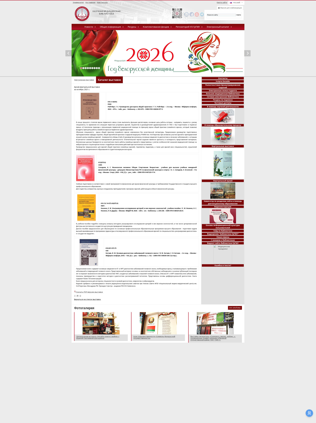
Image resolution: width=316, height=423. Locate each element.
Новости (88, 26)
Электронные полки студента (223, 90)
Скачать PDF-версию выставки (89, 292)
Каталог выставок (109, 80)
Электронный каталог (218, 26)
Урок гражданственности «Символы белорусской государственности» (154, 337)
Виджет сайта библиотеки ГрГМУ (223, 243)
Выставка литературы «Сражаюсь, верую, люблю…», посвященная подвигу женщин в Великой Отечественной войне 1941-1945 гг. (213, 338)
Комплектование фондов (156, 26)
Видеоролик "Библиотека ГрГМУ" (223, 234)
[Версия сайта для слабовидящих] (230, 9)
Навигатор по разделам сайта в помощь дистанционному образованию (223, 202)
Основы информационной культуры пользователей (223, 226)
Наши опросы (223, 237)
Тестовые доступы (222, 103)
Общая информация (110, 26)
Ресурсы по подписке (223, 100)
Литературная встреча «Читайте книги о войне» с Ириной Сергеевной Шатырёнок (97, 337)
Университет (78, 2)
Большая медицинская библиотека (223, 93)
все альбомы (234, 307)
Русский (236, 3)
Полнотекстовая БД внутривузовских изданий (222, 86)
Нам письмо (102, 2)
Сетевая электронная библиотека (223, 97)
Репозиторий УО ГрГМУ (188, 26)
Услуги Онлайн (223, 81)
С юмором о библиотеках (223, 240)
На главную (90, 2)
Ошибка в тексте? (222, 265)
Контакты (222, 78)
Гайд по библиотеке (222, 231)
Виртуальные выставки (84, 80)
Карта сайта (222, 2)
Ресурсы (132, 26)
